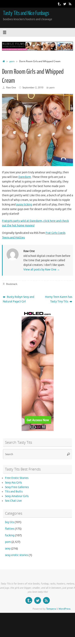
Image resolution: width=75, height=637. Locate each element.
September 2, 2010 (32, 87)
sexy (8, 548)
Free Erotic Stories (16, 478)
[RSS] (70, 4)
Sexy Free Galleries (17, 487)
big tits (9, 522)
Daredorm (24, 177)
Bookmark (11, 284)
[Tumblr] (59, 4)
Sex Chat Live (13, 500)
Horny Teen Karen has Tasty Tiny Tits (58, 299)
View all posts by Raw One (41, 269)
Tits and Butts (14, 491)
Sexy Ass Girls (13, 482)
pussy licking (24, 204)
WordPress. (65, 608)
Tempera (51, 608)
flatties (9, 528)
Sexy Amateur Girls (17, 496)
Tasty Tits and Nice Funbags (26, 13)
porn (12, 61)
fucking (9, 535)
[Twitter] (64, 4)
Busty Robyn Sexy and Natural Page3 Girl (18, 299)
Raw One (11, 87)
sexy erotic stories (16, 555)
